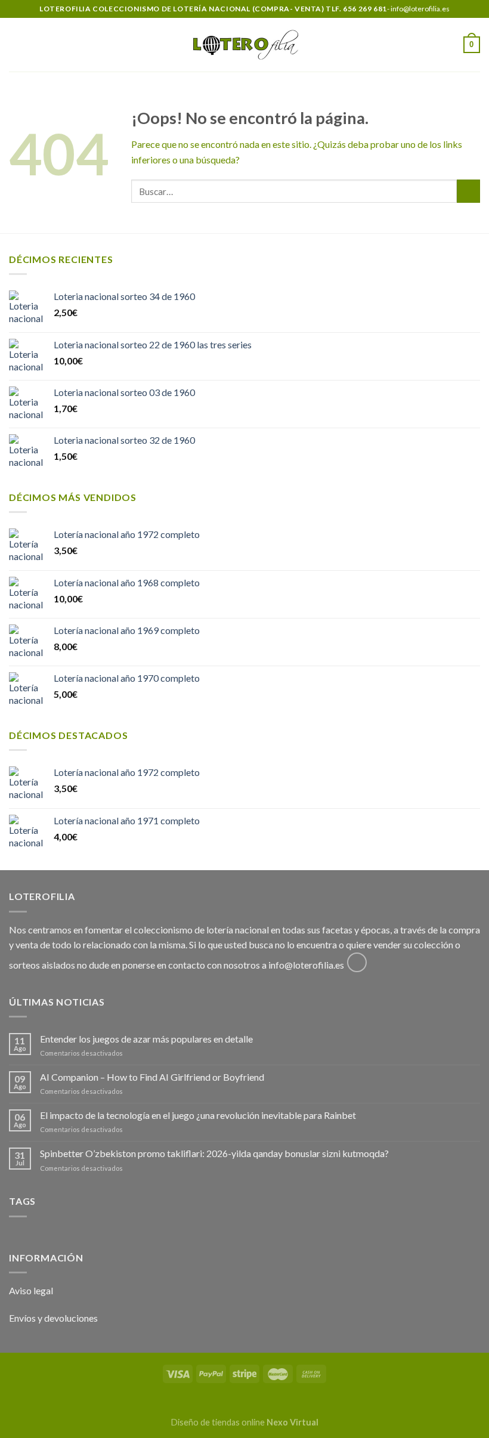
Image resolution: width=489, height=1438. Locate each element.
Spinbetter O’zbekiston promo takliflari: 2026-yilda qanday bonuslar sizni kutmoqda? (214, 1153)
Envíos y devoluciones (53, 1317)
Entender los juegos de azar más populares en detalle (146, 1038)
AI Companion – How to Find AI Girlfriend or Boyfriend (152, 1077)
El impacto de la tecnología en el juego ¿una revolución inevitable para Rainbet (198, 1115)
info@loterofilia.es (306, 964)
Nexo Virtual (292, 1422)
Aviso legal (31, 1290)
